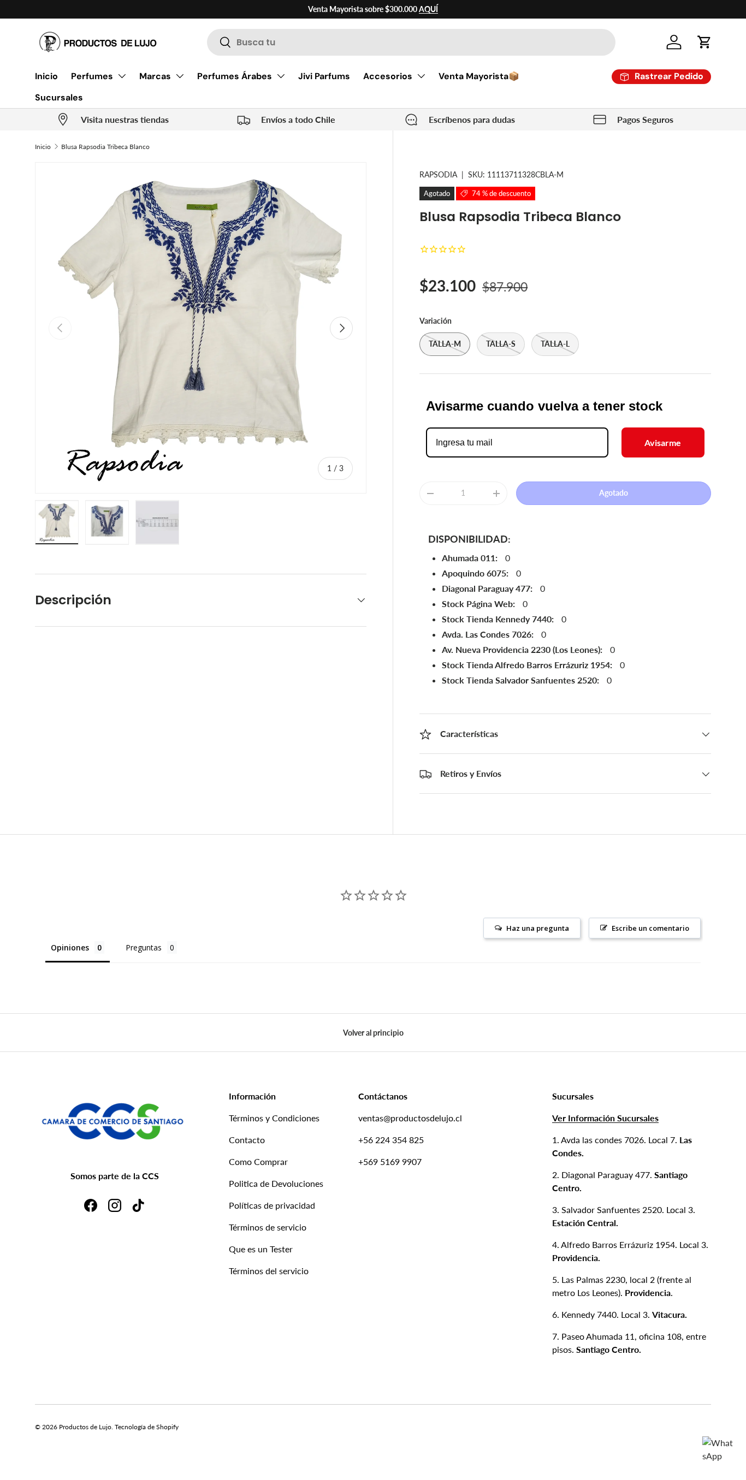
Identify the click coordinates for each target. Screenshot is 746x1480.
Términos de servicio (267, 1227)
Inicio (46, 76)
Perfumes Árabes (234, 76)
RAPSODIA (438, 174)
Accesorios (387, 76)
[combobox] (411, 42)
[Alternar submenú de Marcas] (179, 75)
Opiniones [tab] (70, 947)
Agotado (613, 492)
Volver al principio (373, 1032)
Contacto (247, 1139)
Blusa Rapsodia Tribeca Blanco (105, 146)
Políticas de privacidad (272, 1205)
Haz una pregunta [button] (537, 928)
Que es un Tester (261, 1249)
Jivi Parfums (324, 76)
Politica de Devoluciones (276, 1183)
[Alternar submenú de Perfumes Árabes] (280, 75)
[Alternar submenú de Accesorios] (421, 75)
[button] (704, 42)
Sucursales (59, 97)
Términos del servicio (269, 1270)
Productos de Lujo (85, 1427)
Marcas (155, 76)
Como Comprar (258, 1161)
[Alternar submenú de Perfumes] (121, 75)
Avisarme (662, 442)
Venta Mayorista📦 (479, 76)
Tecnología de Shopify (147, 1427)
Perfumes (92, 76)
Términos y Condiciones (274, 1118)
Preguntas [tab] (144, 947)
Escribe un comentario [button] (650, 928)
